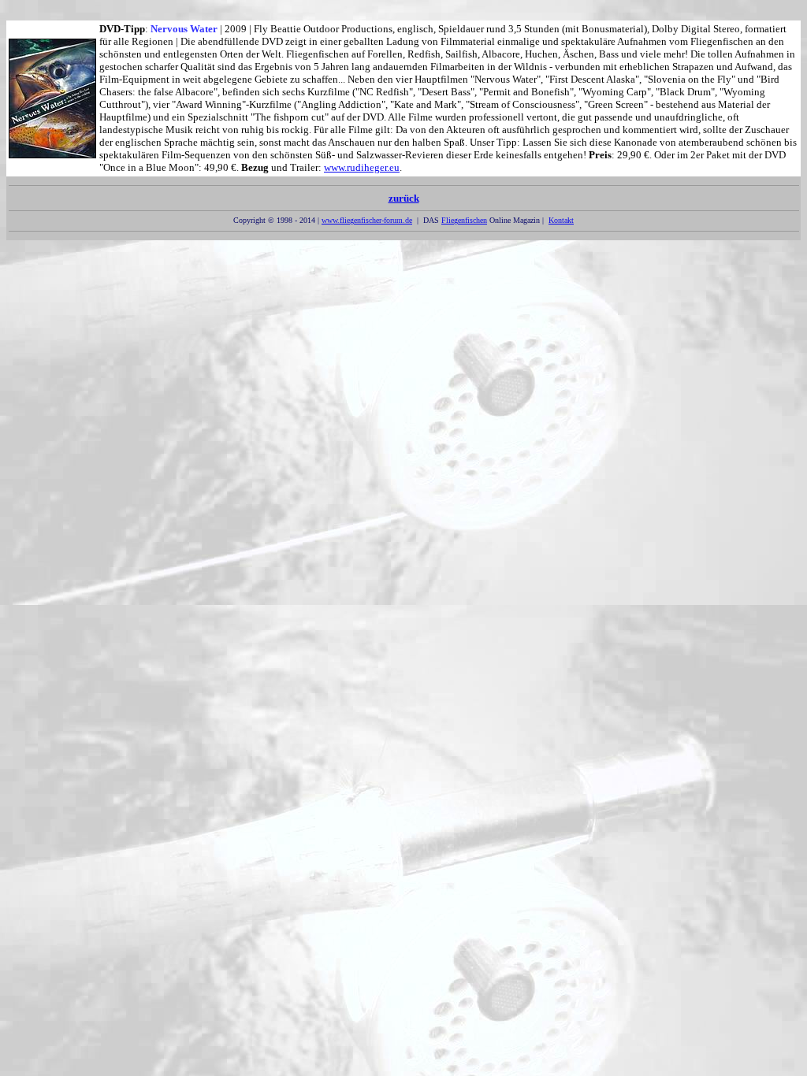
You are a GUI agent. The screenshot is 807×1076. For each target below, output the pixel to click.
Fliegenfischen (464, 220)
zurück (404, 198)
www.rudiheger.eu (362, 167)
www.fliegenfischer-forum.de (367, 220)
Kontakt (561, 220)
